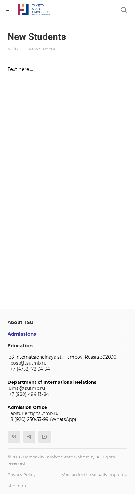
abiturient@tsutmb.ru (34, 413)
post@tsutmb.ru (28, 363)
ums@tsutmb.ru (27, 388)
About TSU (21, 322)
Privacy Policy (21, 474)
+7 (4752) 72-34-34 (30, 369)
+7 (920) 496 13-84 (29, 394)
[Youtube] (44, 437)
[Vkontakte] (14, 437)
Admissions (22, 334)
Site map (17, 485)
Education (20, 346)
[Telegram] (29, 437)
